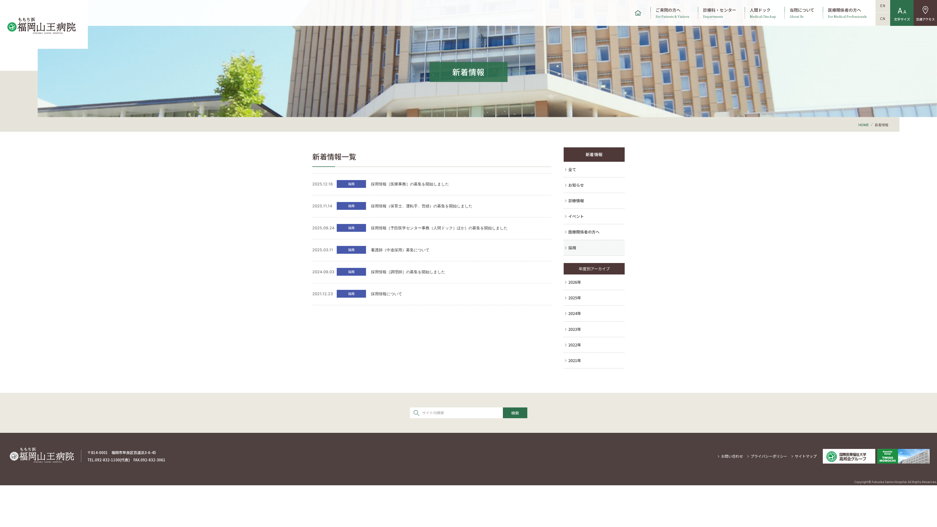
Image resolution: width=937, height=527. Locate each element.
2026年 (574, 282)
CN (883, 19)
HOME (863, 125)
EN (883, 6)
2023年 (574, 329)
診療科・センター (719, 13)
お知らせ (576, 185)
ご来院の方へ (672, 13)
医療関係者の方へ (847, 13)
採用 (572, 248)
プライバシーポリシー (769, 456)
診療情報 (576, 200)
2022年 (574, 345)
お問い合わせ (732, 456)
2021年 (574, 360)
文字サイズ (902, 19)
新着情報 (594, 154)
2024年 (574, 313)
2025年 (574, 298)
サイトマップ (806, 456)
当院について (802, 13)
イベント (576, 216)
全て (572, 169)
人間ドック (763, 13)
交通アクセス (925, 19)
